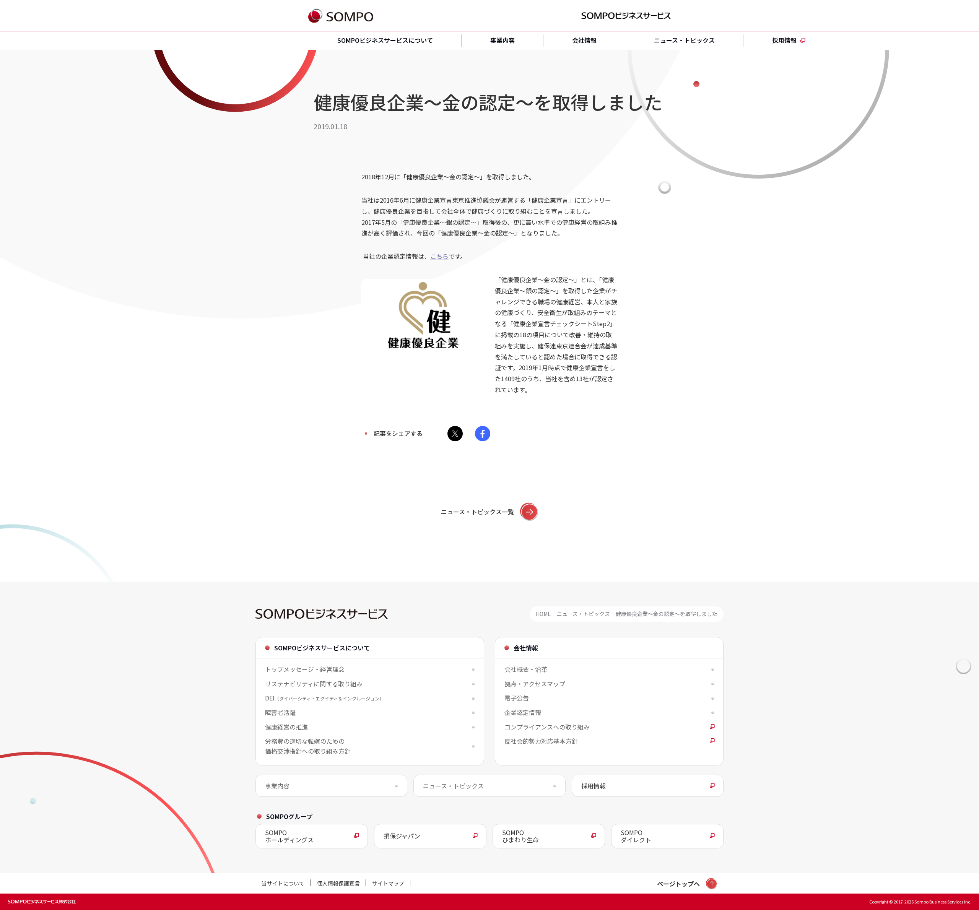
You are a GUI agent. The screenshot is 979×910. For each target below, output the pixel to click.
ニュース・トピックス (684, 40)
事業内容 (502, 40)
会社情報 (584, 40)
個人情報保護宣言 (338, 883)
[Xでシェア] (455, 433)
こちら (439, 256)
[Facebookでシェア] (482, 433)
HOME (543, 614)
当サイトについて (283, 883)
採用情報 (784, 40)
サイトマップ (388, 883)
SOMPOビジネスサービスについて (385, 40)
